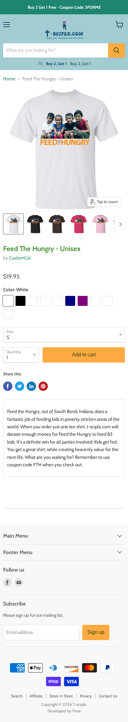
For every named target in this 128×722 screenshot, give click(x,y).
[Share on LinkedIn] (31, 386)
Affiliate (36, 695)
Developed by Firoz (64, 710)
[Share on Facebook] (7, 386)
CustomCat (20, 258)
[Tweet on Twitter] (19, 386)
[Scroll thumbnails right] (119, 224)
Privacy (86, 695)
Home (9, 79)
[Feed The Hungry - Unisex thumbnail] (13, 224)
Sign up (95, 632)
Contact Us (108, 695)
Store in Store (61, 695)
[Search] (116, 50)
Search (17, 695)
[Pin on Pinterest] (43, 386)
